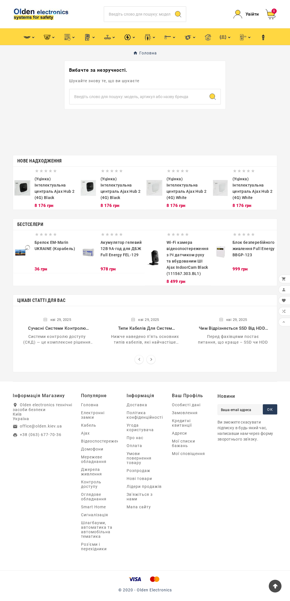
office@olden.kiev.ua (41, 426)
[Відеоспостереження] (50, 37)
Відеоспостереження (102, 441)
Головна (90, 405)
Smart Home (93, 507)
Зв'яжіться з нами (140, 496)
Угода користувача (140, 427)
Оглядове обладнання (93, 496)
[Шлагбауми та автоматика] (170, 37)
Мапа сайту (139, 507)
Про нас (135, 437)
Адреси (179, 433)
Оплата (134, 445)
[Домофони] (90, 37)
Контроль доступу (91, 484)
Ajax (85, 433)
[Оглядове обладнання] (150, 37)
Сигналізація (94, 515)
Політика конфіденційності (145, 415)
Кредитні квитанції (182, 423)
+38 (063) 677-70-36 (40, 434)
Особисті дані (186, 405)
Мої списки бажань (183, 443)
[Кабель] (190, 37)
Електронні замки (93, 415)
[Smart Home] (208, 37)
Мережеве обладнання (93, 459)
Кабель (88, 425)
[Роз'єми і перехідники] (263, 37)
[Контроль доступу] (70, 37)
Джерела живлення (91, 471)
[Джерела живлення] (130, 37)
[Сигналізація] (226, 37)
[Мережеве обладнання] (110, 37)
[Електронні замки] (246, 37)
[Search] (178, 14)
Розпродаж (138, 470)
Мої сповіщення (188, 453)
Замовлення (185, 412)
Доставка (137, 405)
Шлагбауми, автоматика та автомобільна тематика (96, 529)
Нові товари (139, 478)
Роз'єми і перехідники (94, 546)
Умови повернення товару (139, 458)
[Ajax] (30, 37)
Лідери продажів (144, 486)
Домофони (92, 449)
